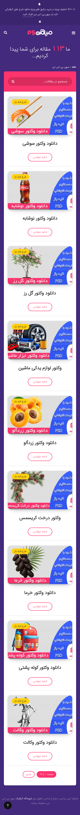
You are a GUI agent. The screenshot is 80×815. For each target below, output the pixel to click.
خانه (74, 67)
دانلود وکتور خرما (40, 592)
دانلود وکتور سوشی (40, 143)
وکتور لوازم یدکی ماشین (40, 368)
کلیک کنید (28, 14)
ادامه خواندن (40, 157)
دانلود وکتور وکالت (40, 742)
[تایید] (13, 81)
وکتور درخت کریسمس (40, 518)
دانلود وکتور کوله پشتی (40, 667)
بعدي (28, 774)
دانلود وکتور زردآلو (39, 443)
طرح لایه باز (20, 102)
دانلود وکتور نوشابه (40, 218)
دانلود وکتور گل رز (40, 293)
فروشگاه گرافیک (24, 799)
